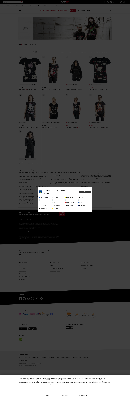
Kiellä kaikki (65, 395)
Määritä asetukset (83, 395)
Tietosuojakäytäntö (70, 384)
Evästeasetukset (43, 384)
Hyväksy (47, 395)
